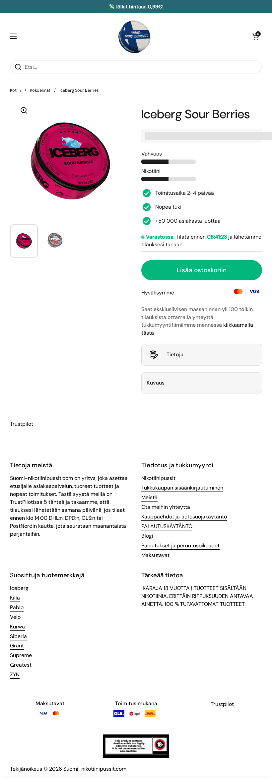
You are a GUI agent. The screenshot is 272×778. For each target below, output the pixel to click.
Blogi (147, 535)
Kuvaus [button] (156, 382)
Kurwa (17, 626)
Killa (15, 597)
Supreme (21, 655)
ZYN (15, 674)
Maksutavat (155, 555)
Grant (17, 645)
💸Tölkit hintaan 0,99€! (136, 6)
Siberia (18, 636)
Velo (15, 616)
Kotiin (15, 90)
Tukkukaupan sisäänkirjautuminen (182, 487)
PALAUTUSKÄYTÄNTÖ (166, 526)
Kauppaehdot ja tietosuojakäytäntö (184, 516)
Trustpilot (21, 423)
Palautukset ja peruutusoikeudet (180, 545)
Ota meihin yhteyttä (165, 506)
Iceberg (19, 588)
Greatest (21, 664)
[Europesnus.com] (134, 36)
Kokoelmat (40, 90)
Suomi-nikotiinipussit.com (94, 768)
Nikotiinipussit (158, 478)
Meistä (149, 497)
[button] (255, 36)
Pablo (17, 607)
